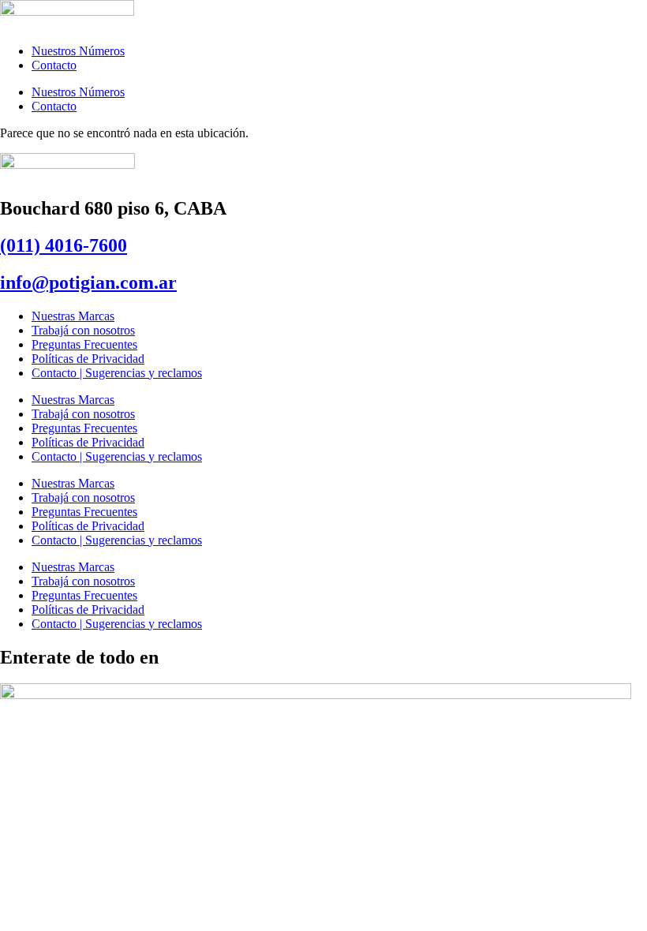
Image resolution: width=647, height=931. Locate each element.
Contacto (54, 65)
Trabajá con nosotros (83, 330)
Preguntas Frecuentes (84, 344)
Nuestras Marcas (73, 316)
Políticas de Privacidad (88, 358)
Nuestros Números (78, 51)
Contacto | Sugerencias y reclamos (117, 373)
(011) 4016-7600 (63, 245)
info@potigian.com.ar (88, 282)
